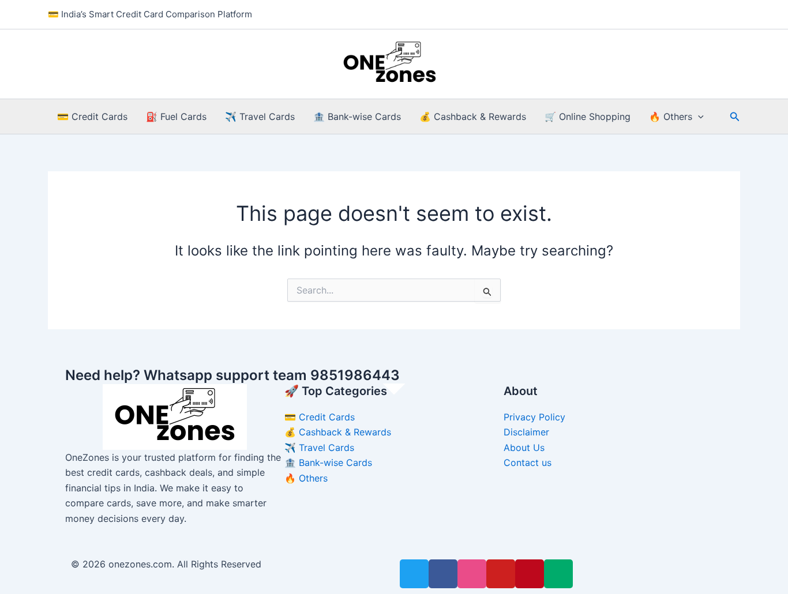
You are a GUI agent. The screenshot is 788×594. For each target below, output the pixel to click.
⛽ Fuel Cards (176, 116)
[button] (698, 116)
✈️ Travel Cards (260, 116)
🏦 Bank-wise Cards (357, 116)
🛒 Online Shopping (588, 116)
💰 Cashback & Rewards (472, 116)
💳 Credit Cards (92, 116)
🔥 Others (670, 116)
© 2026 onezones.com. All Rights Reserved (166, 564)
